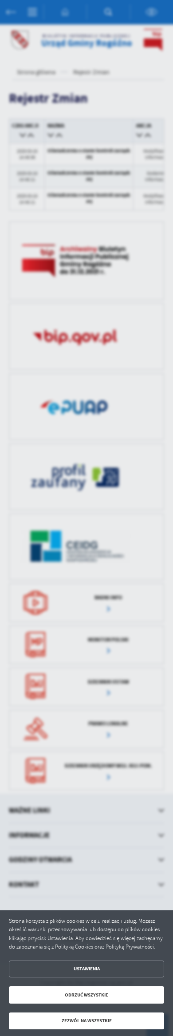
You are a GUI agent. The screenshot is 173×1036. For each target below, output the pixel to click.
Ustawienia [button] (87, 968)
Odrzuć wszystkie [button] (86, 995)
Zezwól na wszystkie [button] (87, 1020)
